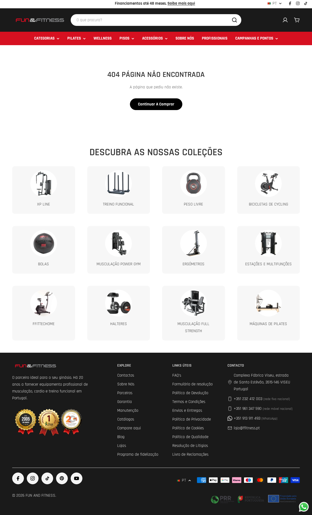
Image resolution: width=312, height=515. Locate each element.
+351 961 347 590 (263, 408)
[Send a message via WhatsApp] (304, 507)
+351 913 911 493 (255, 418)
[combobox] (156, 20)
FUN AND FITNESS (40, 495)
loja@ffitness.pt (247, 428)
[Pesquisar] (234, 20)
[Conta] (285, 20)
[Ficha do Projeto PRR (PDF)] (254, 498)
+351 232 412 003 (262, 399)
